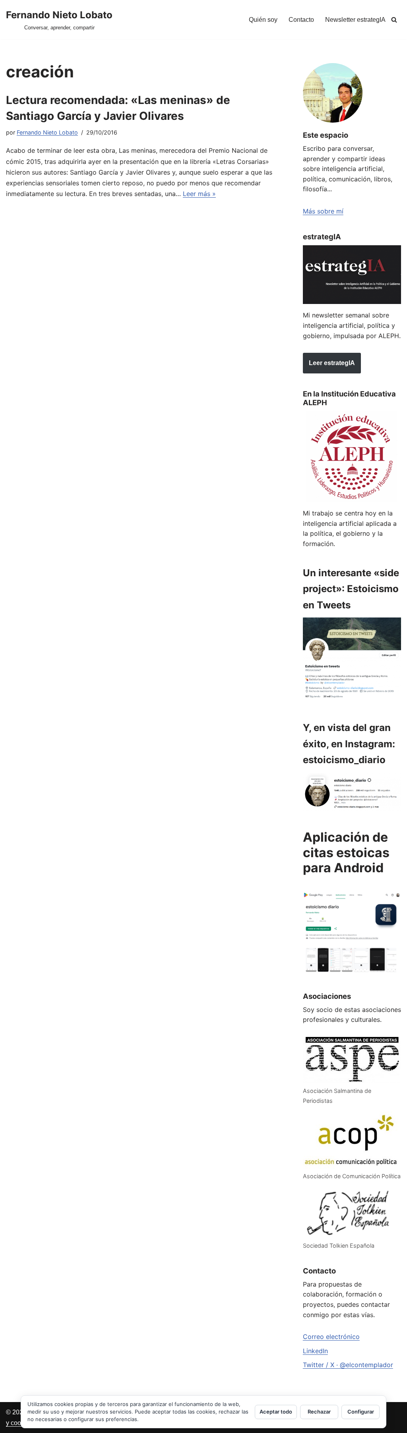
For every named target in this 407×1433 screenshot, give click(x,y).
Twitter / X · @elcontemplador (348, 1365)
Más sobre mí (323, 211)
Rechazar (319, 1411)
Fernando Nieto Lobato (47, 132)
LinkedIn (315, 1351)
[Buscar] (394, 20)
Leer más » (199, 194)
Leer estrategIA (332, 363)
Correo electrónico (331, 1337)
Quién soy (263, 19)
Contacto (301, 19)
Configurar (360, 1411)
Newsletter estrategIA (355, 19)
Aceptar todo (276, 1411)
